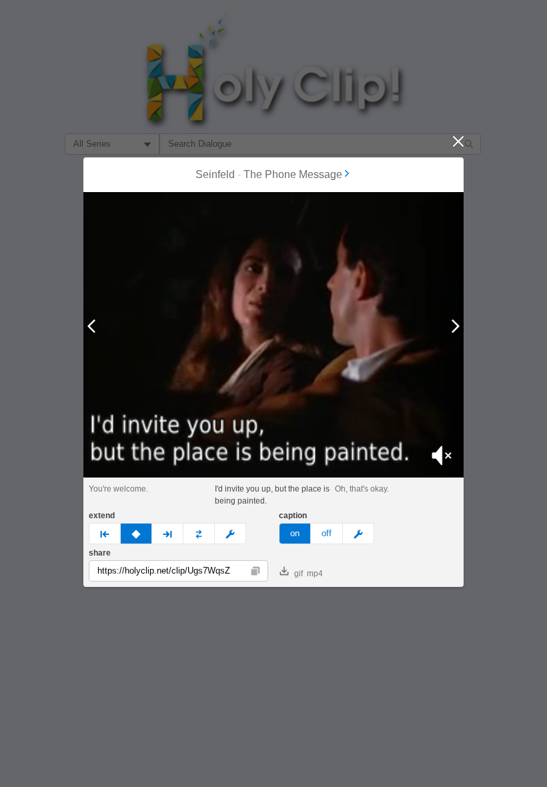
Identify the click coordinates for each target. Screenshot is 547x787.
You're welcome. (118, 489)
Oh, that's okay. (362, 489)
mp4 (315, 573)
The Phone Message (292, 174)
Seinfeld (215, 174)
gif (298, 573)
